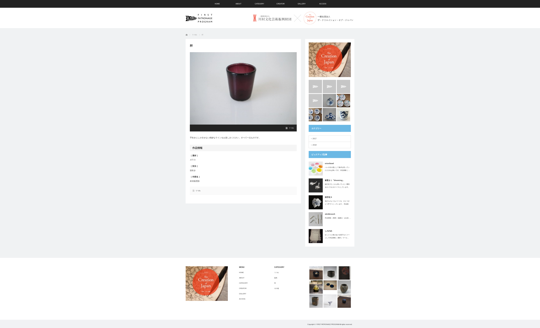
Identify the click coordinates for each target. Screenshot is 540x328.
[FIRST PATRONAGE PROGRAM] (199, 18)
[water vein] (343, 86)
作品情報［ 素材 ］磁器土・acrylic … (338, 218)
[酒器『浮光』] (344, 301)
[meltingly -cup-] (315, 86)
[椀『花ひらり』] (316, 273)
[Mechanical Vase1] (316, 301)
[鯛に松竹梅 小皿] (315, 114)
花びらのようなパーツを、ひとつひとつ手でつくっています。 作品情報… (337, 204)
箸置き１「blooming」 (334, 180)
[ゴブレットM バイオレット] (330, 301)
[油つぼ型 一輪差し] (329, 114)
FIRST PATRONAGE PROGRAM (327, 324)
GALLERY (302, 4)
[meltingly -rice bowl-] (329, 86)
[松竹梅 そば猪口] (343, 114)
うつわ (291, 128)
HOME (217, 4)
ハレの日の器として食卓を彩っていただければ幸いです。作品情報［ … (337, 168)
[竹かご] (330, 273)
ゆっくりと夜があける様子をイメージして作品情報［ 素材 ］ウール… (337, 236)
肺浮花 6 (328, 197)
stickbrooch (330, 214)
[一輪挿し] (344, 287)
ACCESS (322, 4)
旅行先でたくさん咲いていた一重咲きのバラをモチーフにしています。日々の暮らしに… (337, 187)
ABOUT (238, 4)
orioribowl (329, 163)
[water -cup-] (315, 100)
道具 (275, 278)
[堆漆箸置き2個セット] (330, 285)
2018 (315, 145)
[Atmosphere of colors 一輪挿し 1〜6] (316, 287)
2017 (315, 139)
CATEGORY (259, 4)
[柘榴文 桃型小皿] (329, 100)
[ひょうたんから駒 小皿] (343, 100)
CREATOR (280, 4)
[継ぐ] (344, 273)
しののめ (328, 231)
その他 (276, 288)
